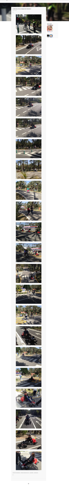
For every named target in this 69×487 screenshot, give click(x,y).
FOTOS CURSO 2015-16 (25, 472)
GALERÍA (31, 472)
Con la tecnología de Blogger (35, 483)
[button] (12, 12)
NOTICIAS (36, 472)
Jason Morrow (37, 485)
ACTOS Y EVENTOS (16, 472)
